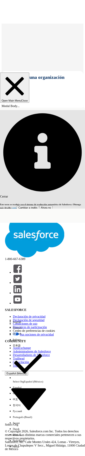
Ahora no (46, 207)
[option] (28, 322)
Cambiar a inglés (28, 207)
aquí (14, 208)
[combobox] (28, 398)
